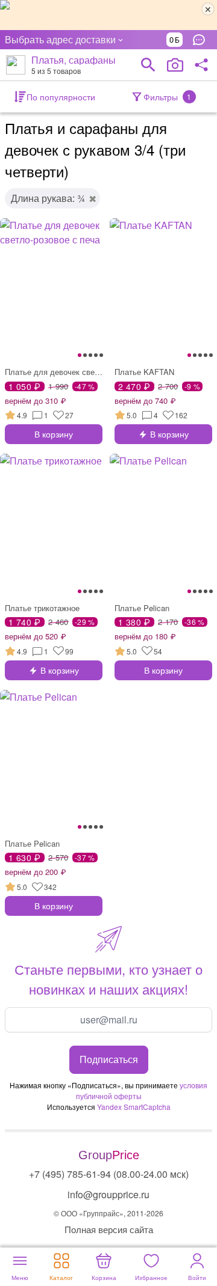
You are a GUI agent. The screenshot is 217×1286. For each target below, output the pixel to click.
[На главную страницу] (16, 64)
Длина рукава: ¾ (48, 198)
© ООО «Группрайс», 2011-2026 (108, 1213)
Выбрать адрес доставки (60, 39)
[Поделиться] (201, 64)
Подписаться (109, 1059)
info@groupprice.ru (108, 1194)
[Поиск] (148, 64)
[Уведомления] (202, 39)
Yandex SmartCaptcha (134, 1107)
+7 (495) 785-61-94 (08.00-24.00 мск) (109, 1174)
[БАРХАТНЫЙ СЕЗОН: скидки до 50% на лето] (108, 15)
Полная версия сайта (108, 1229)
